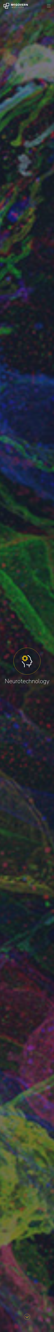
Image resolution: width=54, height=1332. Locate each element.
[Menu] (49, 5)
